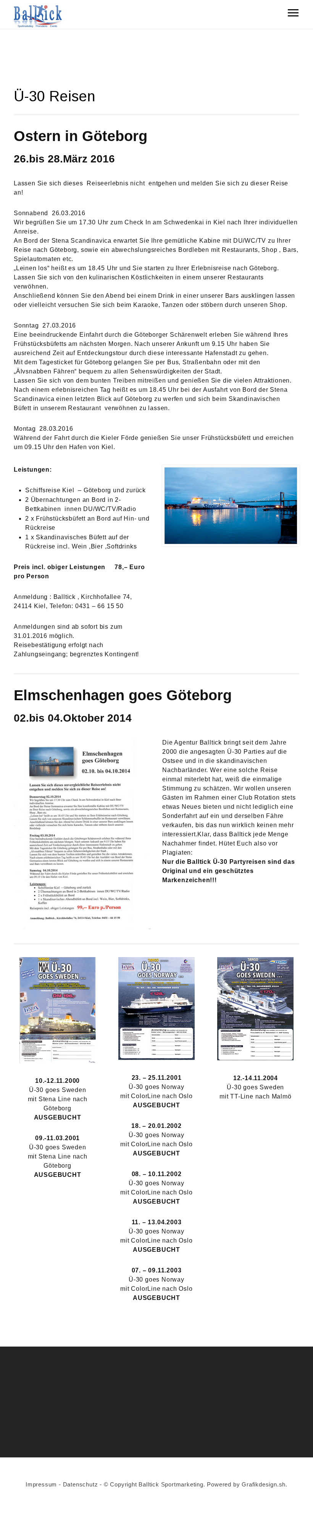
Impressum (41, 1484)
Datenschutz (80, 1484)
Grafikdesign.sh (264, 1484)
